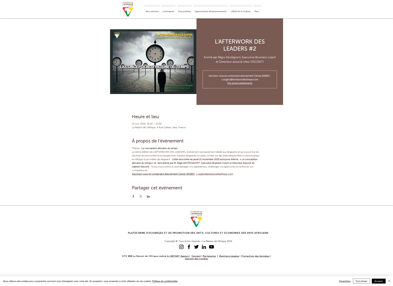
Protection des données (255, 256)
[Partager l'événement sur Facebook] (133, 196)
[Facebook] (189, 247)
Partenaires (209, 256)
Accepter (378, 281)
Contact (196, 256)
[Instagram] (181, 247)
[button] (152, 10)
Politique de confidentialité (164, 281)
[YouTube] (211, 247)
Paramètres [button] (344, 281)
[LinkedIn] (204, 247)
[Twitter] (196, 247)
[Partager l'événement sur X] (140, 196)
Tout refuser (361, 281)
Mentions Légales (229, 256)
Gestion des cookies (196, 259)
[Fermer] (389, 281)
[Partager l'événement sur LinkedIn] (148, 196)
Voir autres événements (239, 83)
